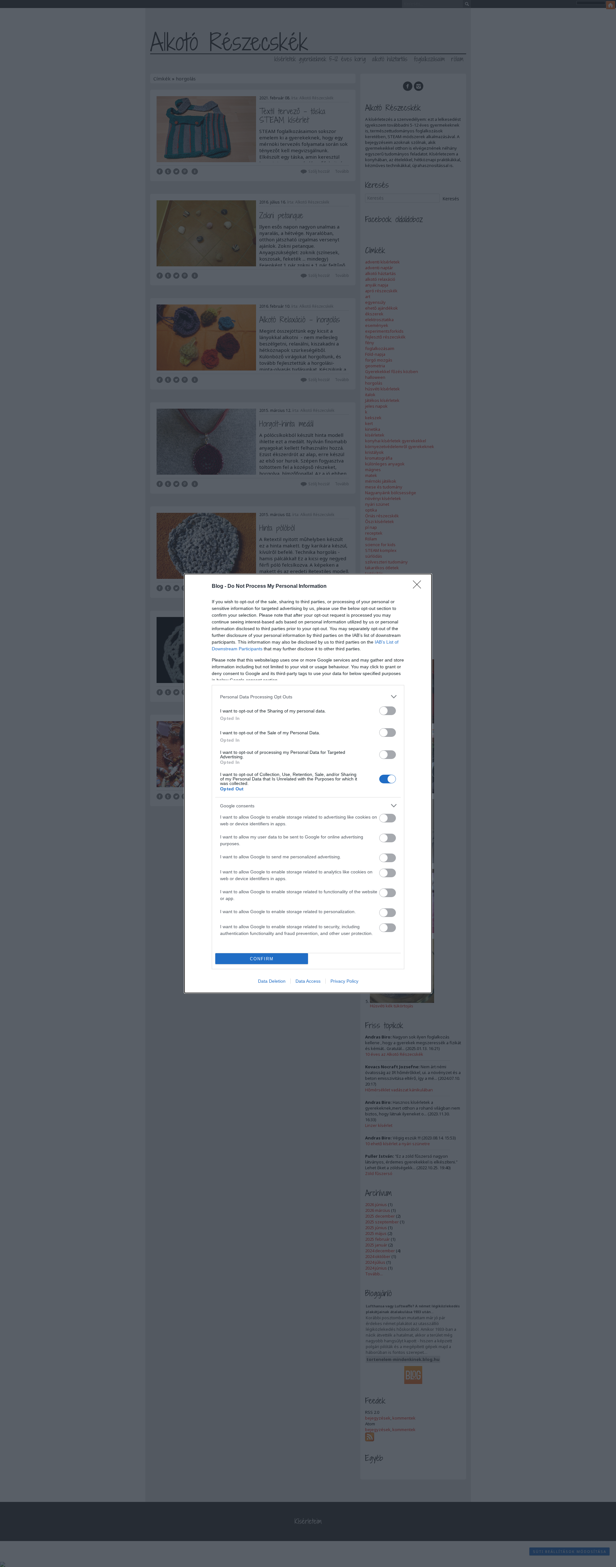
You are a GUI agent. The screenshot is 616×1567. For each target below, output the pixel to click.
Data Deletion (272, 981)
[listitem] (308, 696)
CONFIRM (262, 958)
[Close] (419, 586)
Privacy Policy (344, 981)
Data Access (308, 981)
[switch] (387, 710)
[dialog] (308, 783)
